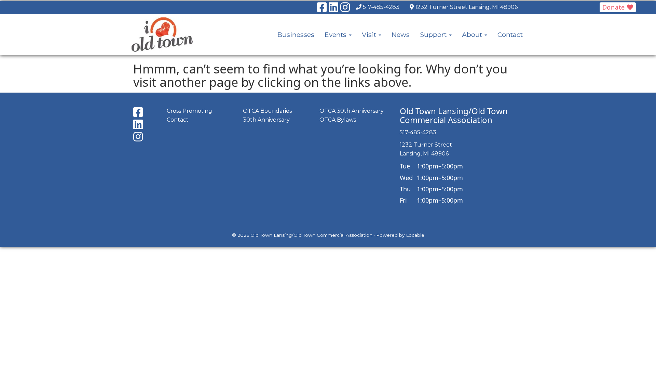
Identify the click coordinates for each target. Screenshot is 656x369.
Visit (370, 34)
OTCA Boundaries (267, 111)
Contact (510, 34)
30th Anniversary (266, 120)
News (401, 34)
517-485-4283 (381, 7)
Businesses (295, 34)
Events (336, 34)
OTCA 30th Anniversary (351, 111)
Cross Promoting (189, 111)
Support (434, 34)
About (473, 34)
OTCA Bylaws (337, 120)
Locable (415, 235)
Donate (614, 7)
